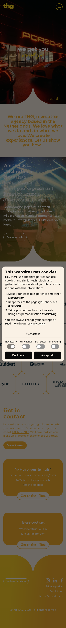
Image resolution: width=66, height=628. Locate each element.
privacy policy (36, 323)
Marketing (55, 341)
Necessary (11, 341)
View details (33, 333)
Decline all (18, 355)
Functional (26, 341)
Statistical (40, 341)
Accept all (47, 355)
